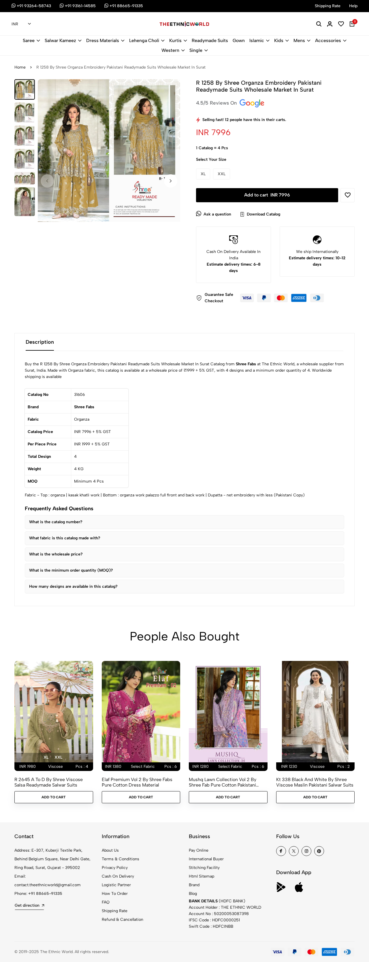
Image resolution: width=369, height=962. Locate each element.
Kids (278, 40)
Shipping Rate (114, 910)
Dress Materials (102, 40)
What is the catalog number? (55, 521)
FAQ (106, 902)
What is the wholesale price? (56, 554)
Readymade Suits (210, 40)
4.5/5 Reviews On (217, 103)
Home (20, 67)
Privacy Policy (115, 867)
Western (170, 50)
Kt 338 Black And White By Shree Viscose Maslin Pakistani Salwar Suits (314, 782)
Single (195, 50)
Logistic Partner (116, 884)
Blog (193, 893)
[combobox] (21, 24)
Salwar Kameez (60, 40)
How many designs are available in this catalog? (73, 586)
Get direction (27, 905)
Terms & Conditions (120, 859)
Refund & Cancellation (122, 919)
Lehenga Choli (144, 40)
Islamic (256, 40)
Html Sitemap (201, 876)
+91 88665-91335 (45, 893)
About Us (110, 850)
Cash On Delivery (118, 876)
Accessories (328, 40)
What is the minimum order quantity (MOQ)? (71, 570)
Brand (194, 884)
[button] (170, 181)
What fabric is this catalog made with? (64, 538)
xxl (58, 757)
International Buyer (206, 859)
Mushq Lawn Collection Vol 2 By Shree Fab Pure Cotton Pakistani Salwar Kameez (222, 782)
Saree (29, 40)
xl (46, 757)
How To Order (115, 893)
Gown (239, 40)
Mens (299, 40)
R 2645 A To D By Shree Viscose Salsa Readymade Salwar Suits (48, 782)
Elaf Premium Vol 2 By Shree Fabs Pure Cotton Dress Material (137, 782)
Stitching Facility (204, 867)
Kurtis (175, 40)
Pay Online (198, 850)
